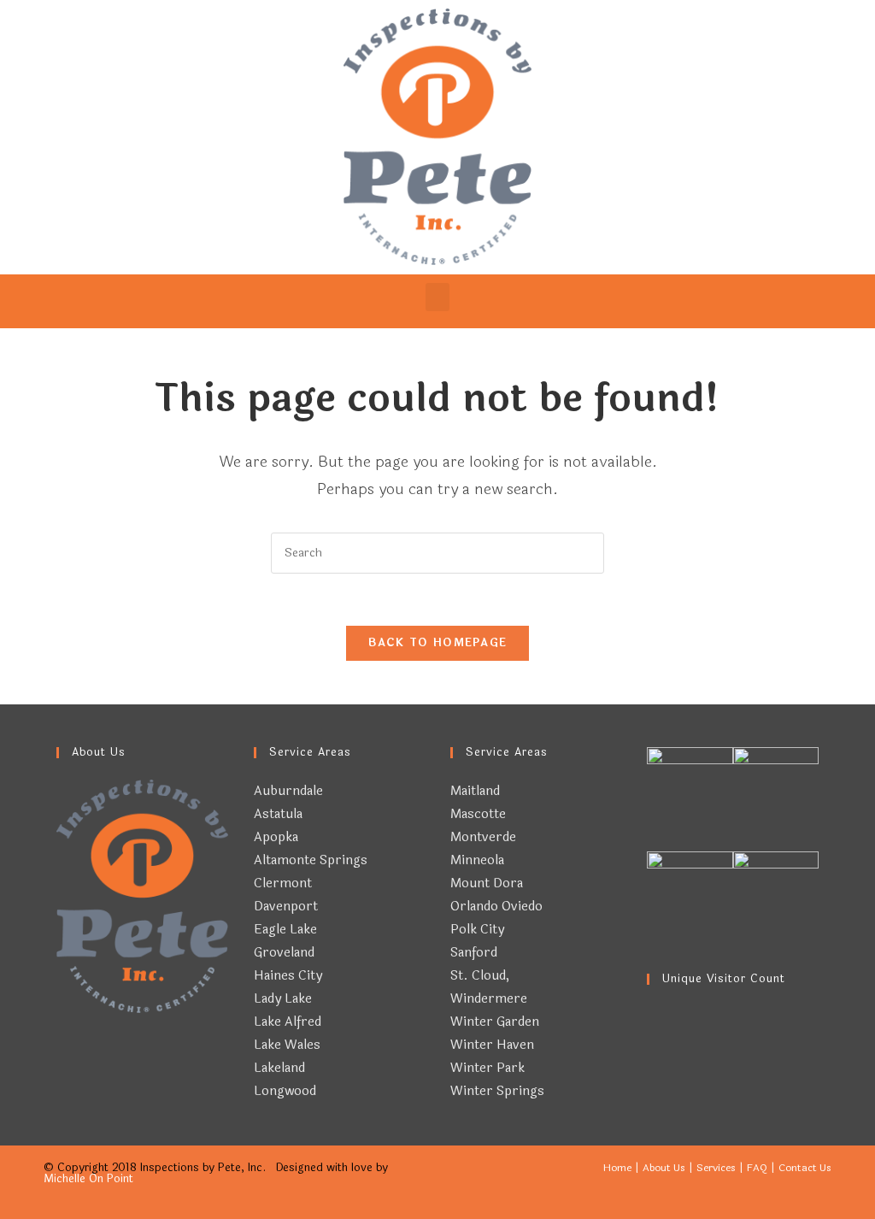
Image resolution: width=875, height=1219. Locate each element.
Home (617, 1167)
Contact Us (804, 1167)
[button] (437, 297)
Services (716, 1167)
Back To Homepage (438, 642)
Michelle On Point (88, 1178)
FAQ (757, 1167)
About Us (664, 1167)
